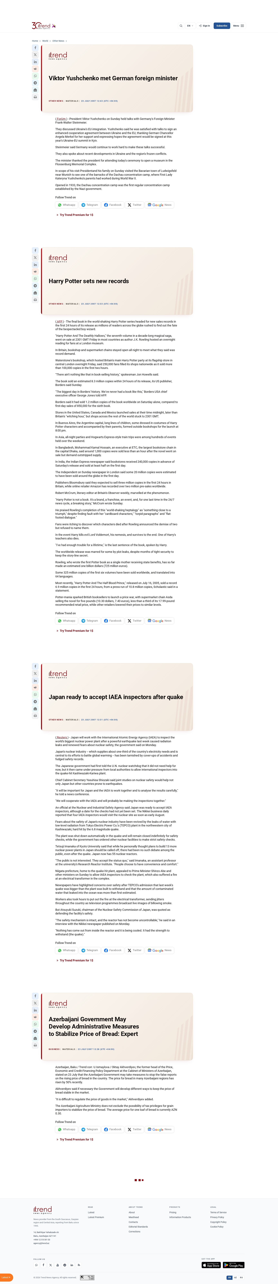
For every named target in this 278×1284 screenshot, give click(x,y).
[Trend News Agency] (42, 1210)
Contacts (133, 1222)
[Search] (181, 26)
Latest (91, 1212)
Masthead (134, 1217)
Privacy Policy (217, 1217)
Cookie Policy (216, 1226)
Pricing (172, 1212)
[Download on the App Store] (211, 1265)
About (132, 1212)
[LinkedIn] (72, 1265)
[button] (35, 48)
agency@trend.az (41, 1243)
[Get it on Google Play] (234, 1265)
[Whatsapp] (36, 1265)
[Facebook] (43, 1265)
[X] (50, 1265)
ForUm (61, 119)
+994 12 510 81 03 (41, 1239)
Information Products (180, 1217)
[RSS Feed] (79, 1265)
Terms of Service (218, 1212)
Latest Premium (96, 1217)
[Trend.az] (44, 25)
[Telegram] (65, 1265)
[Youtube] (57, 1265)
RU (241, 1277)
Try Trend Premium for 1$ (76, 215)
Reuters (62, 737)
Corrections (134, 1231)
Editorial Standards (138, 1226)
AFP (59, 321)
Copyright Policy (218, 1222)
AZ (235, 1277)
